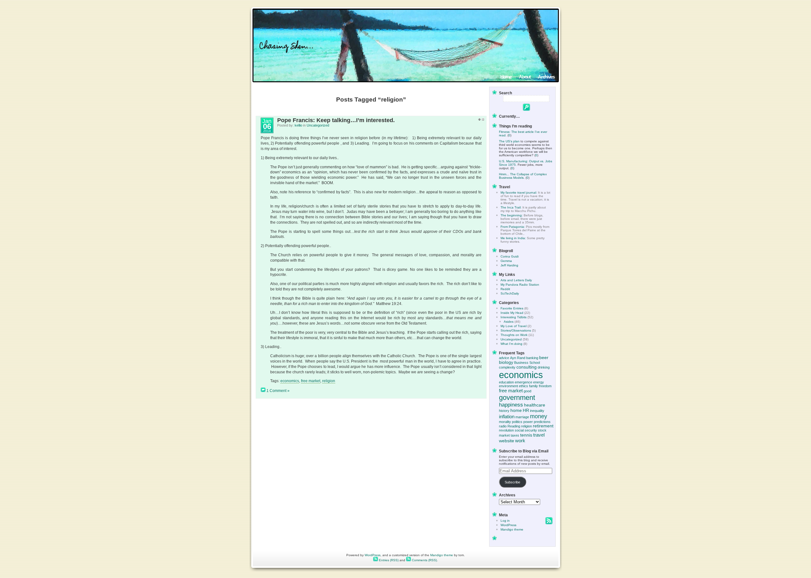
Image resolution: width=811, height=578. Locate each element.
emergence (523, 382)
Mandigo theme (512, 529)
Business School (527, 362)
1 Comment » (278, 390)
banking (532, 358)
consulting (526, 367)
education (506, 382)
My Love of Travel (514, 326)
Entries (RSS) (388, 560)
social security (526, 430)
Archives (546, 76)
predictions (542, 422)
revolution (506, 430)
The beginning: (512, 215)
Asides (509, 321)
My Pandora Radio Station (520, 284)
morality (505, 422)
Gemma (506, 261)
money (538, 416)
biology (506, 362)
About (525, 76)
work (520, 440)
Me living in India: (513, 238)
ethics (523, 386)
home (516, 410)
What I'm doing (511, 343)
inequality (537, 411)
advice (504, 358)
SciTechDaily (510, 293)
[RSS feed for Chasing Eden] (548, 523)
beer (543, 357)
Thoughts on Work (514, 335)
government (517, 397)
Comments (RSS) (424, 560)
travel (539, 435)
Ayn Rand (517, 358)
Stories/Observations (516, 330)
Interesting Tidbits (514, 317)
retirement (543, 426)
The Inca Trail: (511, 207)
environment (508, 386)
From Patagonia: (513, 226)
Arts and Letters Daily (516, 280)
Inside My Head (512, 312)
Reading (514, 426)
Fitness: (504, 132)
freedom (545, 386)
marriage (522, 417)
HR (526, 410)
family (533, 386)
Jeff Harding (509, 265)
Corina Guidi (510, 256)
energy (538, 382)
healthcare (534, 405)
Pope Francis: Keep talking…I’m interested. (336, 120)
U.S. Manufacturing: (514, 161)
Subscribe (512, 482)
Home (506, 76)
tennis (526, 435)
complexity (507, 367)
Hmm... (504, 174)
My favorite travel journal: (519, 192)
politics (517, 422)
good (527, 391)
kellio (298, 125)
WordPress (508, 525)
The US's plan (509, 141)
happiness (511, 405)
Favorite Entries (512, 308)
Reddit (505, 289)
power (528, 422)
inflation (506, 416)
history (504, 411)
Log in (505, 520)
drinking (544, 367)
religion (328, 381)
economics (289, 381)
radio (503, 426)
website (506, 440)
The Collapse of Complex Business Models (523, 175)
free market (310, 381)
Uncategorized (318, 125)
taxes (515, 435)
